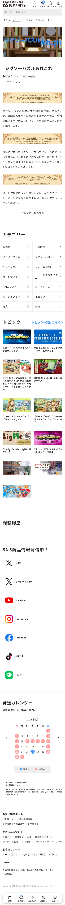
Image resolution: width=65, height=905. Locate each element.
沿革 (29, 836)
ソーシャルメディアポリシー (48, 841)
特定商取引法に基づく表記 (14, 870)
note (6, 862)
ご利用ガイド (9, 819)
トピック (7, 836)
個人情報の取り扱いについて (39, 870)
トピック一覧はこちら (46, 322)
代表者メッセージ (44, 836)
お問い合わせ (55, 854)
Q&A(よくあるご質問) (34, 854)
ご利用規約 (7, 874)
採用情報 (25, 841)
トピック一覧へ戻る (32, 212)
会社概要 (19, 836)
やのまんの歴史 (10, 841)
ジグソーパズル (12, 82)
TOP (5, 19)
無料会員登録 (25, 819)
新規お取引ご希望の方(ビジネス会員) (21, 823)
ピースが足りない (11, 854)
